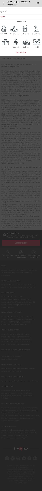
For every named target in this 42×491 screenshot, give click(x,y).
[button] (3, 3)
